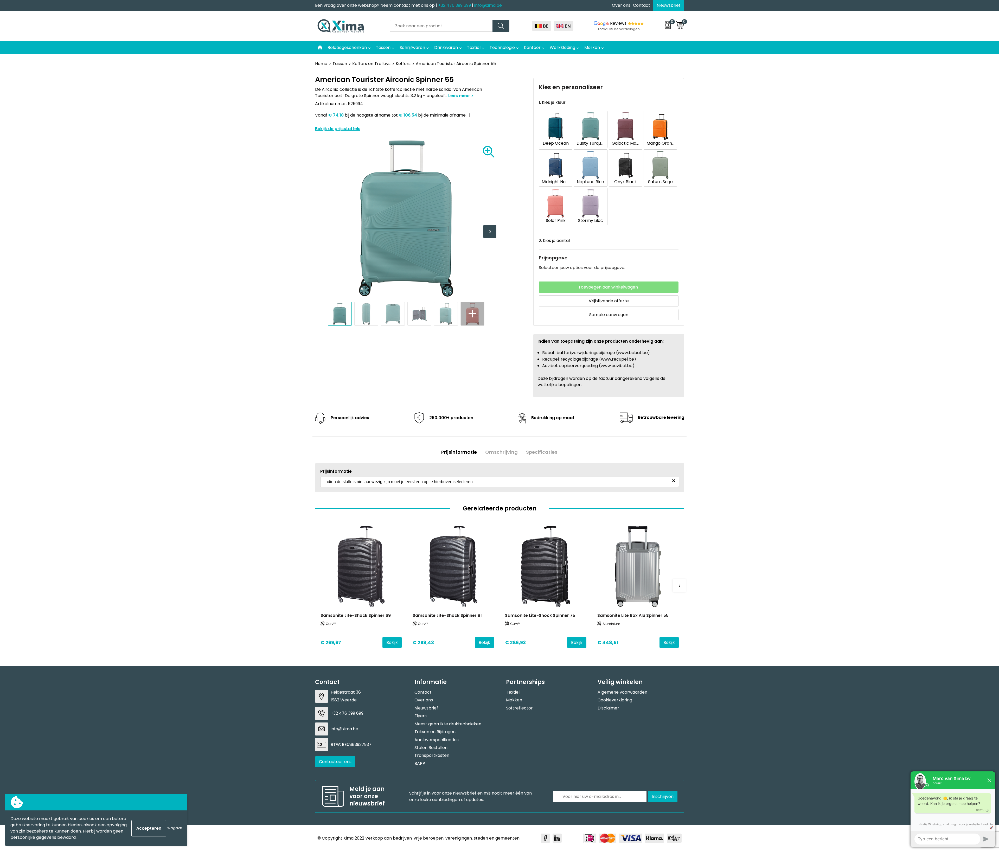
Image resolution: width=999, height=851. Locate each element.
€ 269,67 (331, 642)
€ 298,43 (423, 642)
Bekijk (392, 642)
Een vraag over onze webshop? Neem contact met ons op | (376, 5)
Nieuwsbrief (668, 5)
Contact (641, 5)
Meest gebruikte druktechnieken (447, 724)
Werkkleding (562, 47)
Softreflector (519, 708)
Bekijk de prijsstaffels (337, 129)
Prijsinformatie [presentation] (459, 452)
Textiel (474, 47)
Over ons (621, 5)
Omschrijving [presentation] (501, 452)
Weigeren (174, 828)
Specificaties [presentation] (541, 452)
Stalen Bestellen (430, 748)
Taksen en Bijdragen (435, 732)
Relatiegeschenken (347, 47)
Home (321, 64)
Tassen (383, 47)
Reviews (618, 23)
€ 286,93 (515, 642)
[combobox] (441, 26)
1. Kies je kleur (552, 102)
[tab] (459, 452)
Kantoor (532, 47)
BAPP (419, 763)
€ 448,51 (607, 642)
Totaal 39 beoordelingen (619, 29)
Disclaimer (608, 708)
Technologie (502, 47)
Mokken (514, 700)
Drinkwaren (446, 47)
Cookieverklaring (615, 700)
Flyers (420, 716)
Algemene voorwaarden (622, 692)
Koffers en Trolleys (371, 64)
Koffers (403, 64)
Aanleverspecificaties (436, 740)
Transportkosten (431, 755)
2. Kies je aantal (554, 241)
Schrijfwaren (412, 47)
